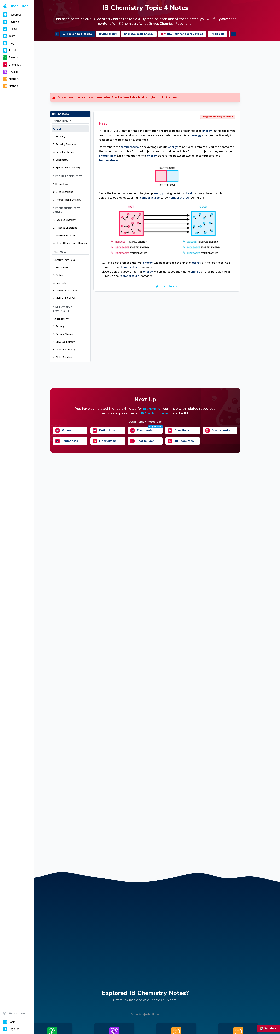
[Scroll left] (57, 34)
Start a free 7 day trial (127, 97)
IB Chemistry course (154, 413)
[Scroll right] (233, 34)
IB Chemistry (151, 408)
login (151, 97)
